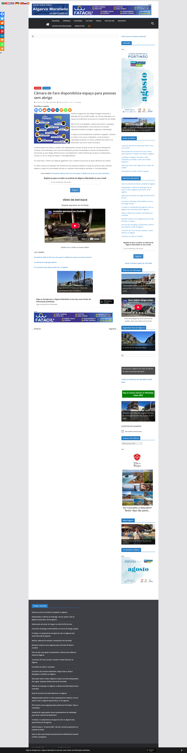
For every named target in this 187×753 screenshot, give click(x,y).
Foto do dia (109, 21)
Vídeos (98, 21)
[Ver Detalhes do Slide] (138, 125)
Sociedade (46, 88)
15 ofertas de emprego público (45, 262)
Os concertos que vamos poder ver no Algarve (51, 267)
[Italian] (20, 3)
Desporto (122, 21)
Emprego (66, 21)
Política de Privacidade (61, 26)
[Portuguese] (89, 26)
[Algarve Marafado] (47, 24)
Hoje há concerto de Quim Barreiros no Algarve (49, 693)
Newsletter (79, 26)
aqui (68, 247)
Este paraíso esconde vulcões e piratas (135, 171)
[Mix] (61, 110)
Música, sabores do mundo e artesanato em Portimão (52, 641)
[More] (70, 110)
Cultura (89, 21)
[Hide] (1, 53)
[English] (11, 3)
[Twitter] (40, 110)
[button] (93, 750)
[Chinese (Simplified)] (5, 3)
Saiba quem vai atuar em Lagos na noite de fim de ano (52, 624)
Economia (78, 21)
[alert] (138, 431)
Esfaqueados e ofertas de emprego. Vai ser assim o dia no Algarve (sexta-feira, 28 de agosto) (136, 189)
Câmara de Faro (64, 102)
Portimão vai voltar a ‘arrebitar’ (132, 236)
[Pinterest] (53, 110)
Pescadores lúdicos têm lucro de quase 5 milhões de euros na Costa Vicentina (80, 173)
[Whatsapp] (66, 110)
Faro (71, 102)
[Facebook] (36, 110)
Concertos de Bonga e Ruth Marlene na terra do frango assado (55, 629)
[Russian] (25, 3)
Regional (56, 21)
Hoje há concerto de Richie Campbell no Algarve (138, 184)
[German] (17, 3)
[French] (14, 3)
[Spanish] (28, 3)
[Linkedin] (49, 110)
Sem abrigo (77, 102)
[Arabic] (3, 3)
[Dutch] (8, 3)
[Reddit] (44, 110)
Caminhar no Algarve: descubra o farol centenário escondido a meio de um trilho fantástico (136, 159)
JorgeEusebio (52, 102)
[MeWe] (57, 110)
